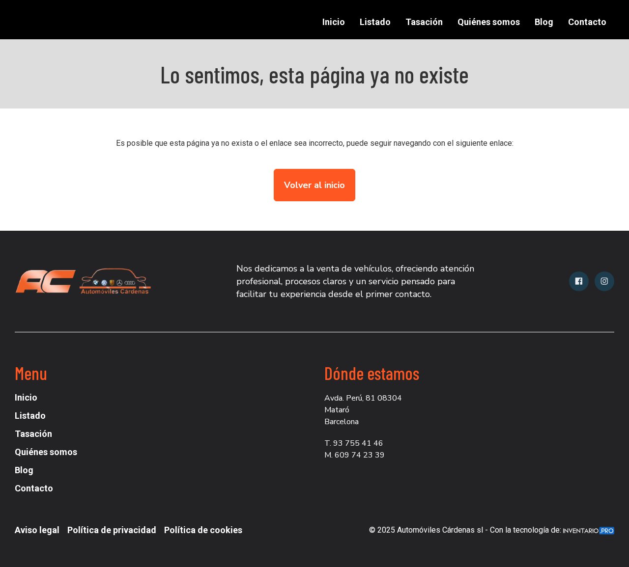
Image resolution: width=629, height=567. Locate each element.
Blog (544, 22)
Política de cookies (203, 530)
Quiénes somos (488, 22)
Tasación (424, 22)
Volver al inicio (314, 185)
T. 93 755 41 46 (353, 443)
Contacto (587, 22)
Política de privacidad (111, 530)
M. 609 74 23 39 (354, 455)
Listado (375, 22)
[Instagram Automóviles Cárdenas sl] (604, 281)
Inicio (333, 22)
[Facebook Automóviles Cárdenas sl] (579, 281)
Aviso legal (37, 530)
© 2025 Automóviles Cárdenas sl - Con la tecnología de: (466, 530)
